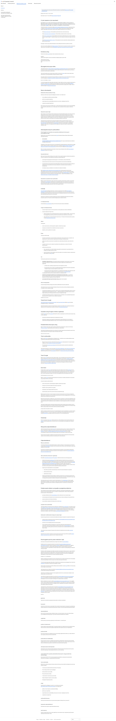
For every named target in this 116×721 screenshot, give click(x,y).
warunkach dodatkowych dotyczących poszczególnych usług (57, 431)
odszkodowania (65, 480)
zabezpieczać (52, 460)
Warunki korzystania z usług (21, 3)
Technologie (30, 3)
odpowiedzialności (67, 525)
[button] (114, 1)
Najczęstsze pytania (37, 3)
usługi (68, 302)
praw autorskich (53, 350)
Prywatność (48, 719)
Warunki (51, 719)
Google (37, 719)
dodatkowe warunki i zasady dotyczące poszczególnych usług (52, 170)
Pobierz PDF (59, 15)
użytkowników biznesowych (49, 457)
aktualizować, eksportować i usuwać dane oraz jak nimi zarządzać (63, 47)
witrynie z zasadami (69, 146)
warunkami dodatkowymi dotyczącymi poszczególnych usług (64, 569)
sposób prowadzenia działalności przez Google (61, 27)
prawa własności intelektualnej (59, 348)
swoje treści (42, 591)
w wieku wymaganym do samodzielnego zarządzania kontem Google (58, 68)
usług (47, 25)
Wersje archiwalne (54, 15)
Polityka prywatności (11, 3)
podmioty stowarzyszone (52, 85)
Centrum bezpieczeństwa (52, 146)
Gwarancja (42, 431)
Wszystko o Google (42, 719)
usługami (58, 545)
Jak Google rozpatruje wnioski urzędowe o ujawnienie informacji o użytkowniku (6, 16)
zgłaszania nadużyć (66, 172)
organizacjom (43, 563)
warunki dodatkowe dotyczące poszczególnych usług (65, 586)
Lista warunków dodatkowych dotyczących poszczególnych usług (6, 13)
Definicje (2, 10)
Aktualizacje (3, 8)
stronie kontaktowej (65, 541)
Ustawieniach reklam (67, 271)
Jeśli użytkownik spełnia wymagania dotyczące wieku (48, 302)
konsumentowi (45, 413)
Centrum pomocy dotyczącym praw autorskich (67, 350)
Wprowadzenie (3, 3)
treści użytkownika (48, 203)
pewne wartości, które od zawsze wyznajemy (52, 28)
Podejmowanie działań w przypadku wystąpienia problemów (49, 174)
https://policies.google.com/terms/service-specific (48, 686)
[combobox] (75, 719)
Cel (51, 253)
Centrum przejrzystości (57, 719)
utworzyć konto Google (61, 302)
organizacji (51, 313)
